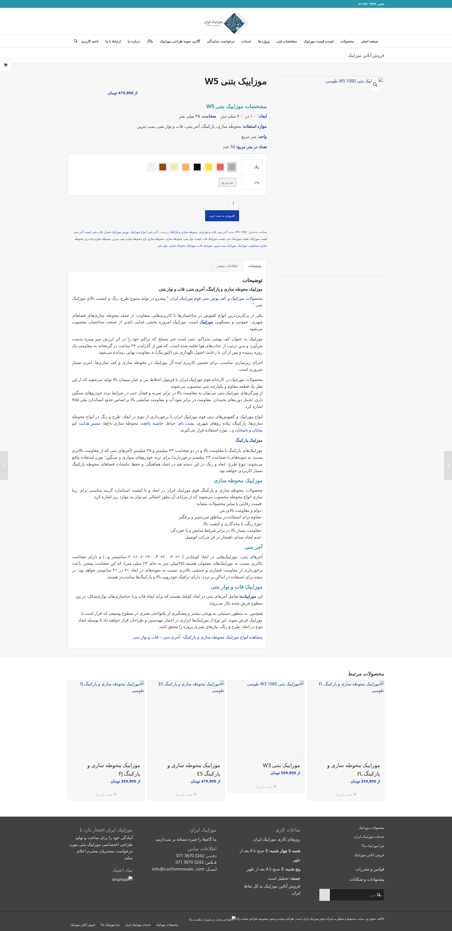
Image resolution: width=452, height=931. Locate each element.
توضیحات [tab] (254, 265)
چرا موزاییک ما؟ (372, 845)
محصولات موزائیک (371, 827)
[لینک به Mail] (85, 4)
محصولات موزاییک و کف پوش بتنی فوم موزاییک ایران (216, 298)
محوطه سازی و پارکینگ (183, 232)
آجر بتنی (222, 232)
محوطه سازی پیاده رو (98, 239)
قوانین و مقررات (369, 869)
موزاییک (242, 245)
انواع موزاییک (138, 232)
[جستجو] (74, 41)
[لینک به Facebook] (69, 4)
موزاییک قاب (204, 245)
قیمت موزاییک (258, 239)
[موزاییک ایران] (226, 21)
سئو (272, 919)
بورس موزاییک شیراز (116, 232)
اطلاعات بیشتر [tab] (227, 265)
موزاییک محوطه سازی (182, 245)
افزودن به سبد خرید (222, 215)
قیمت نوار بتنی (192, 239)
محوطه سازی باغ (153, 239)
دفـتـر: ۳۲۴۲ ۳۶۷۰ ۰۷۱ (370, 4)
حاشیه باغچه (152, 423)
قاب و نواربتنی (207, 232)
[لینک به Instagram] (77, 4)
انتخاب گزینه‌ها (344, 795)
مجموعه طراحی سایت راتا (252, 919)
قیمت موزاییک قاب (213, 239)
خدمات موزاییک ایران (369, 836)
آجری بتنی (172, 637)
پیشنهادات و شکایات (366, 879)
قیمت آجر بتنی (82, 232)
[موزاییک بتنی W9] (448, 465)
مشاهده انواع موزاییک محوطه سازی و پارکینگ (223, 637)
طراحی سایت (286, 919)
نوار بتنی (163, 245)
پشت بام (186, 423)
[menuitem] (369, 41)
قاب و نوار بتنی (146, 637)
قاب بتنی (97, 232)
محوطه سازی (174, 239)
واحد (256, 182)
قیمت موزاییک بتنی (237, 239)
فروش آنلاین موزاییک (366, 55)
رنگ (257, 167)
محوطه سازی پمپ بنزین (127, 239)
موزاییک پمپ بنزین (225, 245)
